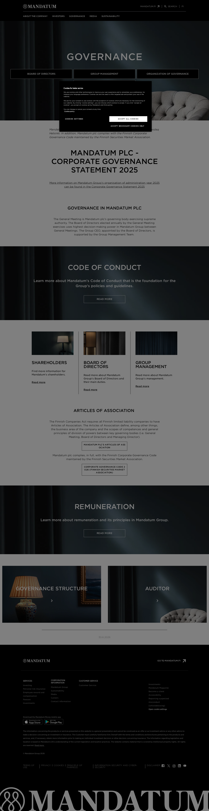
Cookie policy (69, 111)
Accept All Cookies (128, 119)
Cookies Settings (74, 119)
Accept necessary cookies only (127, 126)
